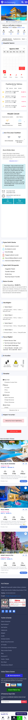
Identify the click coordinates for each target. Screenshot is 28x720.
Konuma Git (20, 202)
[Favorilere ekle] (25, 442)
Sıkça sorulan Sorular (6, 650)
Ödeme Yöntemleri (5, 621)
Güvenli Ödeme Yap (14, 690)
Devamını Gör (13, 161)
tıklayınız (8, 197)
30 (23, 68)
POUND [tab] (19, 88)
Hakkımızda (4, 630)
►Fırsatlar (4, 644)
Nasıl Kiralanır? (5, 624)
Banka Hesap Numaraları (7, 642)
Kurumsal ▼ (4, 656)
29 (20, 68)
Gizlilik (2, 636)
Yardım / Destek (5, 659)
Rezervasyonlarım (14, 675)
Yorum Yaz (15, 431)
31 (4, 71)
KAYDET (24, 701)
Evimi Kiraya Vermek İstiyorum (9, 647)
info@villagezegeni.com (13, 596)
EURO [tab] (15, 88)
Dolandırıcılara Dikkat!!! (7, 665)
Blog (2, 653)
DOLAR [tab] (11, 88)
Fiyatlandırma (16, 39)
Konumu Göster (8, 202)
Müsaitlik (7, 39)
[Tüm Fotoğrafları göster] (14, 13)
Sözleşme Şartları (5, 639)
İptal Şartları (4, 627)
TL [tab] (7, 88)
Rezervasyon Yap (21, 713)
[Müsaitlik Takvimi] (26, 464)
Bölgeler (3, 633)
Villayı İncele (23, 481)
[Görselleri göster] (23, 464)
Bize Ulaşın (4, 662)
